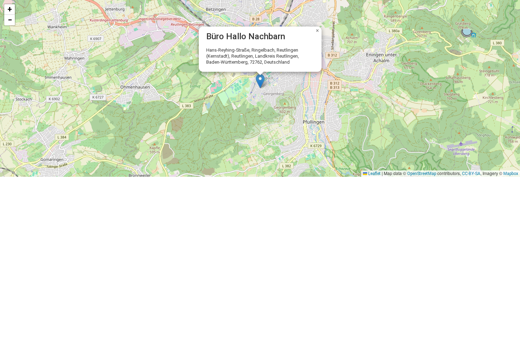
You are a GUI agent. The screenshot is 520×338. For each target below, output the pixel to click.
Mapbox (510, 173)
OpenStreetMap (421, 173)
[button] (260, 81)
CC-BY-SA (471, 173)
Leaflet (374, 173)
